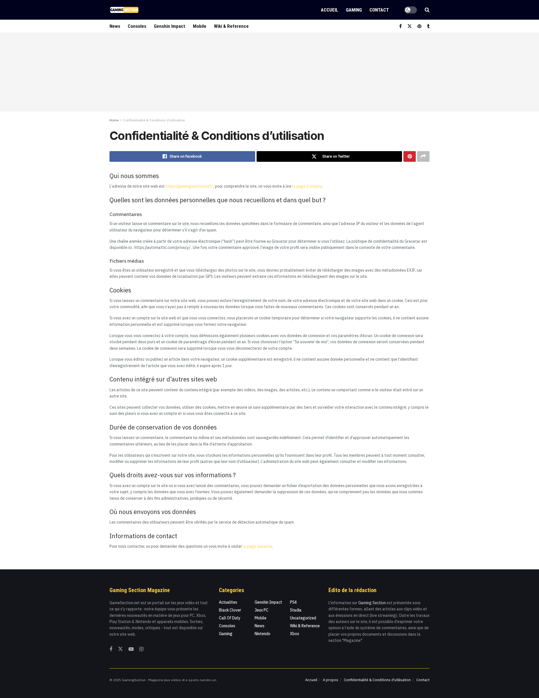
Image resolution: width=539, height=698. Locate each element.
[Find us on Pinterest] (419, 26)
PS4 (293, 602)
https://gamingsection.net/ (189, 186)
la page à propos (307, 186)
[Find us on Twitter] (409, 26)
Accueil (329, 10)
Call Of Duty (229, 617)
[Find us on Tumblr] (428, 26)
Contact (379, 10)
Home (113, 120)
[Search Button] (427, 10)
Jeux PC (261, 610)
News (114, 26)
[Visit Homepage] (124, 9)
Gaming (354, 10)
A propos (330, 679)
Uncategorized (303, 617)
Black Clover (230, 610)
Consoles (137, 26)
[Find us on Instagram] (141, 649)
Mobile (199, 26)
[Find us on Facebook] (400, 26)
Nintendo (262, 633)
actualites (228, 602)
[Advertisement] (269, 72)
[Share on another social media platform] (423, 156)
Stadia (296, 610)
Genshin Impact (169, 26)
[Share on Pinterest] (409, 156)
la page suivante (257, 546)
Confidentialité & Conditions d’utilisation (154, 120)
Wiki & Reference (231, 26)
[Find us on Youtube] (131, 649)
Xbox (294, 633)
